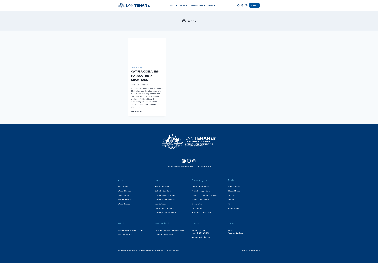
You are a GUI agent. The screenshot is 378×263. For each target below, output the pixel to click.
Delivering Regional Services (165, 199)
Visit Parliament (196, 208)
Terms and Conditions (235, 233)
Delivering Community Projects (165, 212)
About (172, 5)
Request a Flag (196, 204)
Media (210, 5)
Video (230, 204)
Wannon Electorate (124, 191)
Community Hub (196, 5)
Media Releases (136, 68)
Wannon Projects (124, 204)
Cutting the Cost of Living (163, 191)
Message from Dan (124, 199)
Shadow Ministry (234, 191)
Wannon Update (233, 208)
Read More (136, 111)
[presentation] (147, 51)
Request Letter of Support (200, 199)
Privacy (230, 230)
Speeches (231, 195)
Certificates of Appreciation (200, 191)
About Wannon (123, 186)
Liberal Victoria (193, 166)
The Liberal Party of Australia (177, 166)
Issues (182, 5)
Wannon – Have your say (200, 186)
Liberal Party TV (205, 166)
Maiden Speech (123, 195)
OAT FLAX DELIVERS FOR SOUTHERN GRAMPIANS (145, 75)
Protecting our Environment (164, 208)
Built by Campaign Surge (251, 250)
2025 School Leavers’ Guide (201, 212)
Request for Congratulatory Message (204, 195)
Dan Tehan (136, 84)
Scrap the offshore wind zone (165, 195)
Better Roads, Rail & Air (163, 186)
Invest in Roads (160, 204)
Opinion (231, 199)
